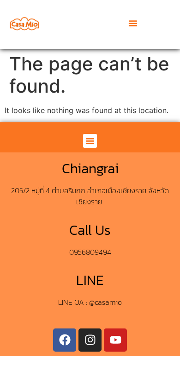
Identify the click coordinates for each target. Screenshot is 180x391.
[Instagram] (90, 340)
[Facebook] (64, 340)
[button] (133, 23)
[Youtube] (115, 340)
